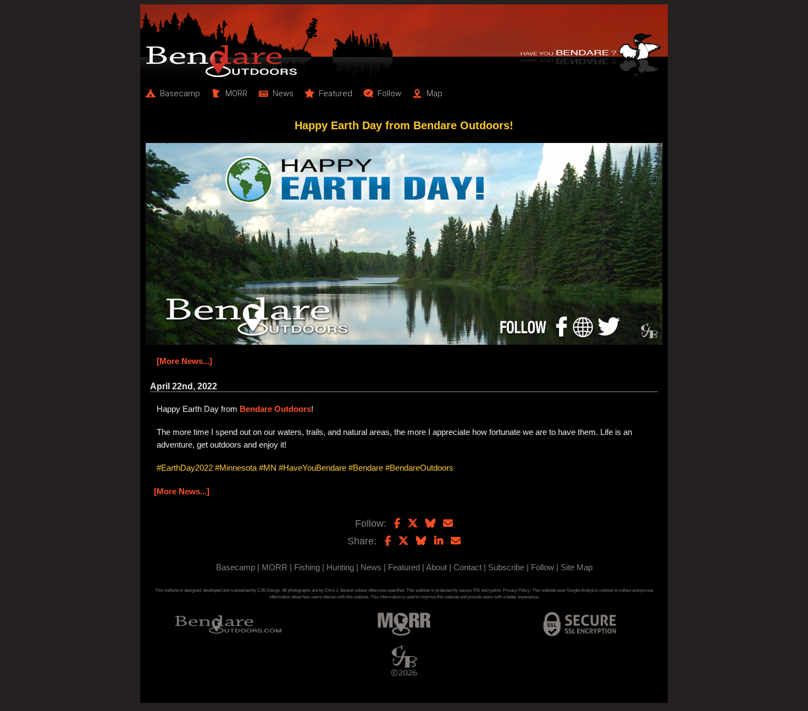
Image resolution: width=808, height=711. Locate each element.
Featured (404, 567)
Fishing (307, 567)
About (436, 567)
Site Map (577, 567)
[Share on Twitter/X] (403, 541)
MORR (274, 567)
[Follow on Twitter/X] (413, 523)
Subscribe (506, 567)
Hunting (340, 567)
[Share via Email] (456, 541)
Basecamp (235, 567)
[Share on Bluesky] (421, 541)
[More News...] (184, 361)
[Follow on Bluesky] (430, 523)
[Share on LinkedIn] (438, 541)
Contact (467, 567)
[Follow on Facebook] (397, 523)
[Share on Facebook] (388, 541)
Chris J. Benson (339, 590)
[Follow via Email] (448, 523)
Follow (542, 567)
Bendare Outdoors (275, 409)
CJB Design (268, 590)
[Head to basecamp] (404, 41)
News (371, 567)
